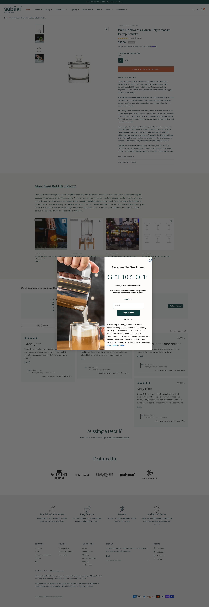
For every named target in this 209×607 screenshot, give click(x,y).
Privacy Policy (112, 345)
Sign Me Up (128, 312)
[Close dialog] (150, 260)
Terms (122, 345)
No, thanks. (128, 319)
